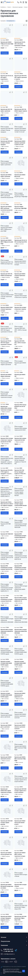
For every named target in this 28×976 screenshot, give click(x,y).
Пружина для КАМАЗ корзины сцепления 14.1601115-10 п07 (19, 142)
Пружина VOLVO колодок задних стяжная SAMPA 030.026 (20, 503)
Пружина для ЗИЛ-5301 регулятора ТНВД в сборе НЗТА (20, 918)
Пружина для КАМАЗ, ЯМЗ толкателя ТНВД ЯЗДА (19, 758)
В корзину (4, 53)
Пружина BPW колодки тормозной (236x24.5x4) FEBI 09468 (20, 631)
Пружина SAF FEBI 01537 (7, 534)
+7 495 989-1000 (8, 951)
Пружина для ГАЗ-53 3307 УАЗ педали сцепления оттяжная (6, 342)
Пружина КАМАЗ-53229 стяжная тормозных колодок (6, 309)
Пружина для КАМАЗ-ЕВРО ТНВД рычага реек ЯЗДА (7, 241)
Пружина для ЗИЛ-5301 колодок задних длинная (7, 822)
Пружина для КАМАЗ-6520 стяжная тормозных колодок (6, 408)
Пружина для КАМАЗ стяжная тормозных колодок (19, 275)
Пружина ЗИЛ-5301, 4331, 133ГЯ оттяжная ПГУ (20, 342)
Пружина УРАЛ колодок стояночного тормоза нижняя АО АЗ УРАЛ (7, 440)
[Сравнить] (10, 25)
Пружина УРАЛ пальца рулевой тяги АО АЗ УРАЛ (20, 406)
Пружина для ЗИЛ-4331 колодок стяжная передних (7, 142)
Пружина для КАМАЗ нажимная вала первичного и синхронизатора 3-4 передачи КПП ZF (19, 697)
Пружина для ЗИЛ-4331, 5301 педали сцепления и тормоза (20, 77)
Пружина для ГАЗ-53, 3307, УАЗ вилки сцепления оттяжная (19, 43)
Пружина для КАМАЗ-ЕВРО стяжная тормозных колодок (20, 854)
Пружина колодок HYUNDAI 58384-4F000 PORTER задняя (20, 663)
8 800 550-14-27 (8, 949)
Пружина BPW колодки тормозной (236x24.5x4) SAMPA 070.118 (20, 599)
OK (23, 971)
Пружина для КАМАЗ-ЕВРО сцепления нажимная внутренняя (6, 208)
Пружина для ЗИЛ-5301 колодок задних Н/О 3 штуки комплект (20, 790)
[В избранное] (12, 25)
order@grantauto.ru (9, 954)
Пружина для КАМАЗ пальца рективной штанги (19, 822)
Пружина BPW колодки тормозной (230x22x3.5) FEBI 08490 (7, 631)
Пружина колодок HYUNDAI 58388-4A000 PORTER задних (6, 695)
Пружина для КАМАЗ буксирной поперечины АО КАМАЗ (7, 886)
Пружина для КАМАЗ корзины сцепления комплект (19, 726)
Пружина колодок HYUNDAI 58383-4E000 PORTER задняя (6, 663)
